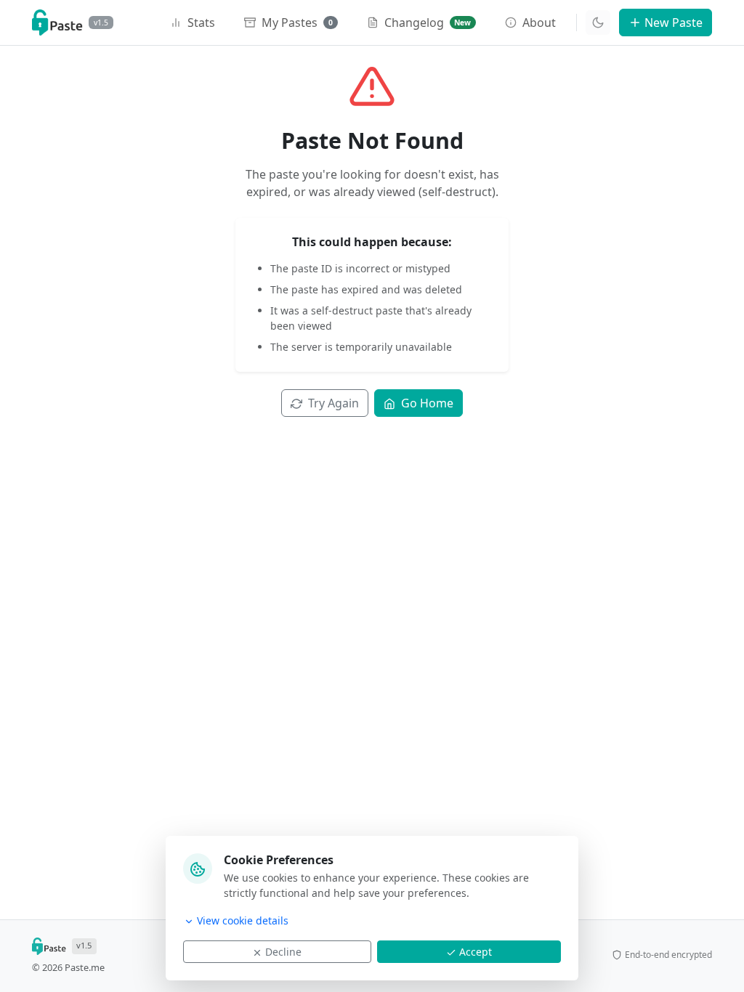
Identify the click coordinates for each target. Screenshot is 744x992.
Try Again (333, 403)
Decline (283, 952)
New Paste (673, 23)
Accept (475, 952)
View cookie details (242, 920)
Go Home (427, 403)
